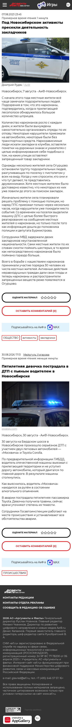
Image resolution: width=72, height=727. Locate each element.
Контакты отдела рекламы (23, 602)
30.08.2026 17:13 (11, 354)
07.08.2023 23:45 (11, 14)
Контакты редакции (18, 597)
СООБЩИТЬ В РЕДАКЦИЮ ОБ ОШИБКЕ (29, 607)
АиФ (27, 84)
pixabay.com (9, 428)
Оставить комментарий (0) (36, 311)
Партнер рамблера (33, 710)
